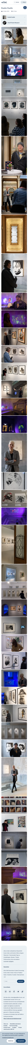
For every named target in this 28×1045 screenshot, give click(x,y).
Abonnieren (20, 981)
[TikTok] (22, 991)
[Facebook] (13, 991)
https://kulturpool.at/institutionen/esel (12, 1018)
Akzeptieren (21, 1041)
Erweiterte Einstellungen (8, 1037)
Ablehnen (10, 1041)
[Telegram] (18, 991)
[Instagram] (5, 991)
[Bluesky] (9, 991)
